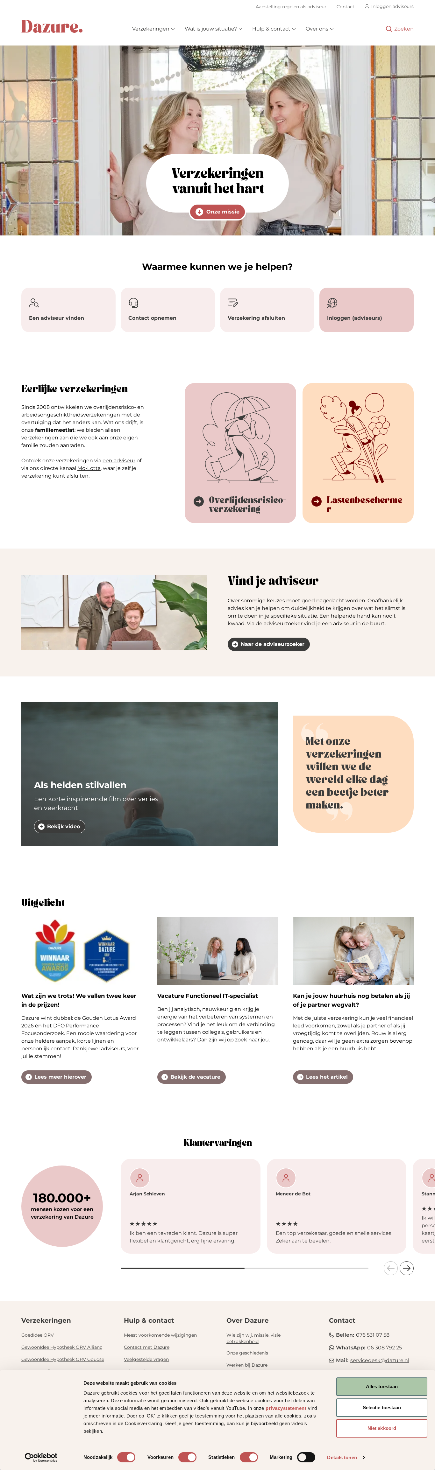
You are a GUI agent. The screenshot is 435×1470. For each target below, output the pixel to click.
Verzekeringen (150, 29)
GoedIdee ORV (37, 1335)
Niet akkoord (381, 1428)
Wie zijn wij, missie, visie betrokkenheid (254, 1338)
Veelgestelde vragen (146, 1359)
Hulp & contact (271, 29)
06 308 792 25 (384, 1348)
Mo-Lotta (89, 468)
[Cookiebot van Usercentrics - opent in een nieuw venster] (41, 1457)
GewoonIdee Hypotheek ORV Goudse (62, 1359)
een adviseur (119, 461)
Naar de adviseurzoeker (272, 644)
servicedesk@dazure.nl (379, 1360)
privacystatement (286, 1408)
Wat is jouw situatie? (211, 29)
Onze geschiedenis (247, 1353)
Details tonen (342, 1457)
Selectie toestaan (382, 1407)
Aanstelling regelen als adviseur (291, 7)
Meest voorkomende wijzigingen (160, 1335)
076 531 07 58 (372, 1335)
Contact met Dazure (146, 1347)
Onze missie (222, 212)
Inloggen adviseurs (392, 6)
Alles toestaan (382, 1386)
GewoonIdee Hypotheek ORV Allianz (61, 1347)
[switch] (187, 1457)
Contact (345, 7)
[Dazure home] (51, 26)
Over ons (317, 29)
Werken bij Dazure (246, 1365)
